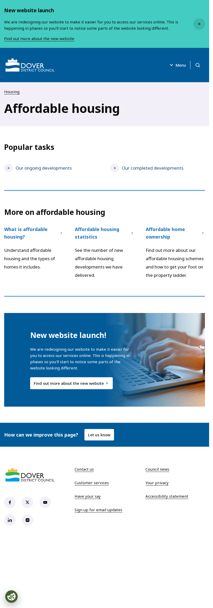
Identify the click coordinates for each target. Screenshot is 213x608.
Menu (181, 65)
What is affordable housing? (26, 233)
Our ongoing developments (44, 168)
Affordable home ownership (165, 233)
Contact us (84, 469)
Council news (157, 469)
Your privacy (157, 482)
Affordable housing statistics (97, 233)
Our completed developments (152, 168)
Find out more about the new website (39, 38)
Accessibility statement (166, 496)
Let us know (99, 434)
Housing (11, 91)
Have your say (88, 496)
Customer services (92, 482)
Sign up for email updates (98, 509)
